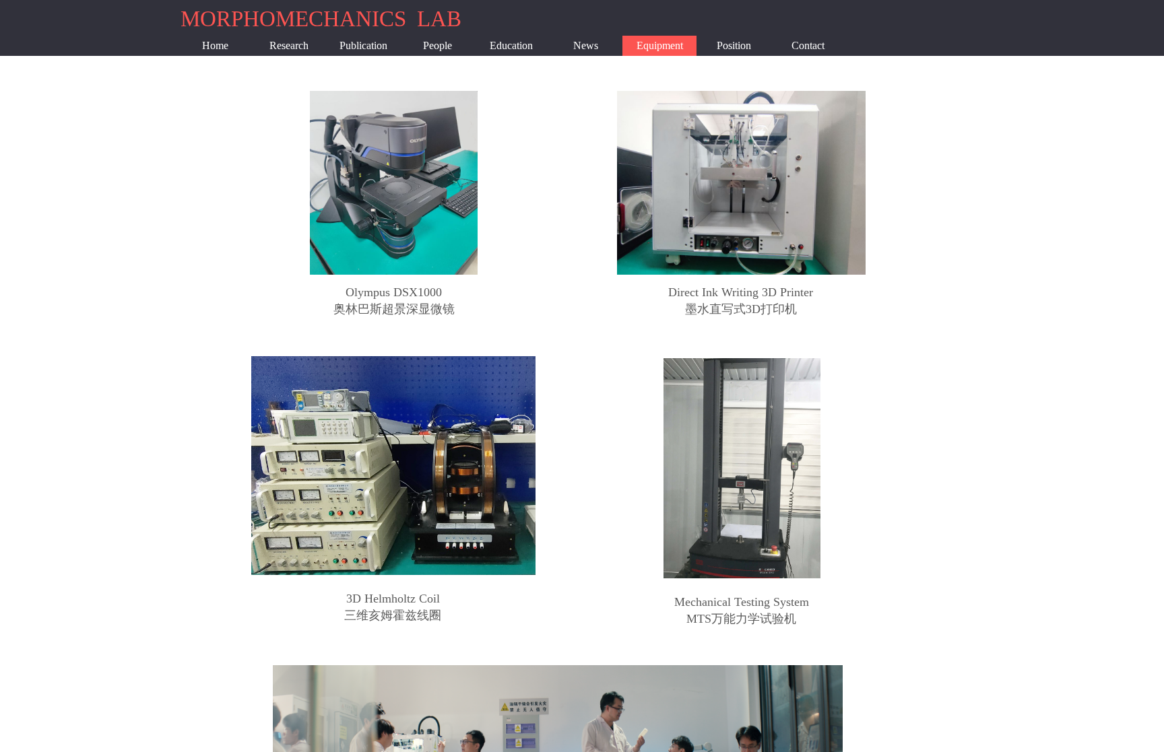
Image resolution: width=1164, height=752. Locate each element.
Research (289, 45)
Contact (808, 45)
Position (734, 45)
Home (215, 45)
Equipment (660, 45)
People (437, 45)
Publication (363, 45)
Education (511, 45)
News (585, 45)
